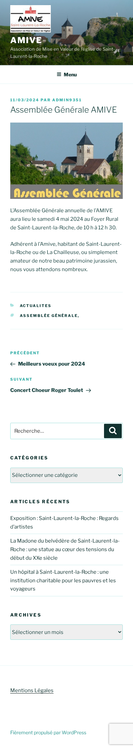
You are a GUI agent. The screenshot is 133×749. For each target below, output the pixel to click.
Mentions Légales (32, 690)
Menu (70, 74)
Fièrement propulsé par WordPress (48, 732)
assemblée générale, (50, 315)
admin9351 (67, 100)
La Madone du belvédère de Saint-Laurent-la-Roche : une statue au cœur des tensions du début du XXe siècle (65, 549)
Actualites (36, 305)
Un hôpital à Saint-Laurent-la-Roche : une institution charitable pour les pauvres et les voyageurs (63, 580)
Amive (26, 40)
